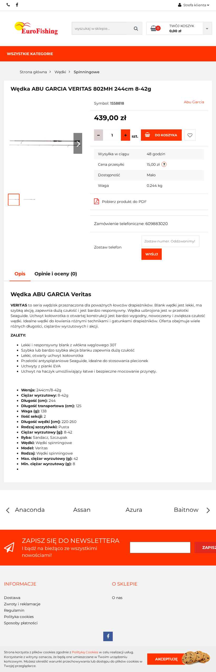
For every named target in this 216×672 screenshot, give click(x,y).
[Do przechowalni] (190, 135)
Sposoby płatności (21, 623)
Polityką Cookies (85, 652)
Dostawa (12, 597)
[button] (20, 584)
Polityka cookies (19, 616)
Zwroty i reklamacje (22, 604)
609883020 (9, 5)
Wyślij (151, 254)
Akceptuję (166, 658)
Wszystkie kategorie (30, 53)
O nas (117, 597)
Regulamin (14, 610)
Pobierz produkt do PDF (124, 201)
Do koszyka (166, 135)
